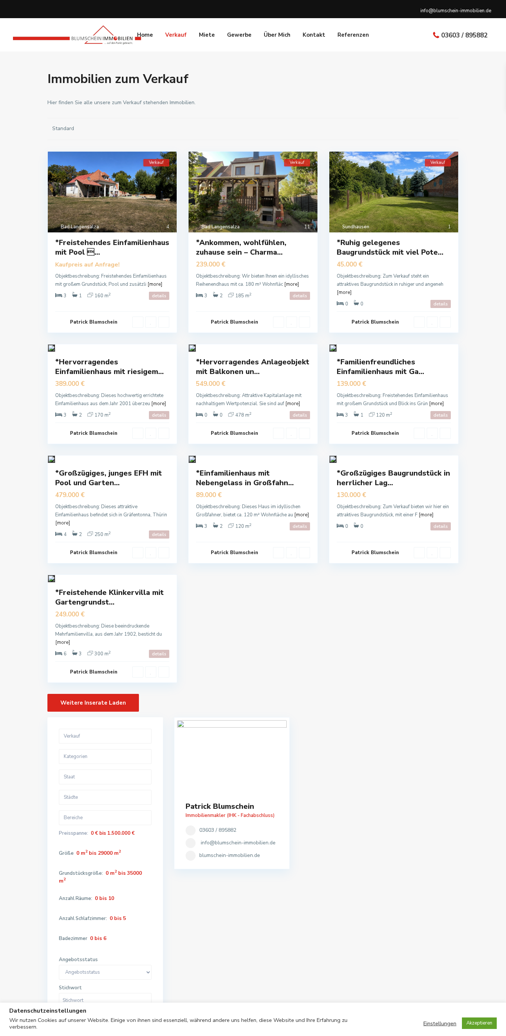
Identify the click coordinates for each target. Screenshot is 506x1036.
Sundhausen (355, 227)
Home (145, 35)
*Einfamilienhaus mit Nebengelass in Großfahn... (245, 478)
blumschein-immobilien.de (229, 855)
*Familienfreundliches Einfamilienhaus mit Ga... (380, 367)
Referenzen (353, 35)
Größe (66, 853)
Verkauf (176, 35)
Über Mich (277, 35)
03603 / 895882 (464, 35)
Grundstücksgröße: (81, 873)
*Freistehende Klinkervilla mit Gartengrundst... (109, 597)
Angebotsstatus (78, 959)
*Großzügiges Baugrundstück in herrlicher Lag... (393, 478)
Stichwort (70, 988)
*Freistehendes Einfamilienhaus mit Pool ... (112, 247)
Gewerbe (239, 35)
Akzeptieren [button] (479, 1023)
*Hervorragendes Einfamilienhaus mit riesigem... (109, 367)
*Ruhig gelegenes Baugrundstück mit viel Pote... (390, 247)
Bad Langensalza (80, 227)
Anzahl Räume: (75, 898)
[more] (154, 284)
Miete (207, 35)
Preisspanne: (73, 833)
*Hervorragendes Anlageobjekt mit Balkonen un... (252, 367)
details (159, 296)
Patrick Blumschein (93, 322)
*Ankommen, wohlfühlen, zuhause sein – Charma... (241, 247)
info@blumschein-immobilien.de (238, 842)
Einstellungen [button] (439, 1023)
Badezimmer (73, 938)
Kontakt (314, 35)
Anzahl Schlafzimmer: (83, 918)
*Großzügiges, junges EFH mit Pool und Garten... (108, 478)
